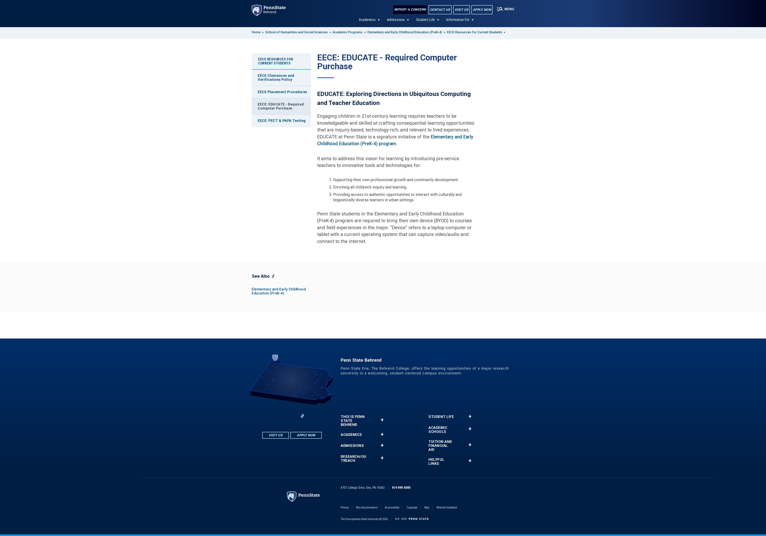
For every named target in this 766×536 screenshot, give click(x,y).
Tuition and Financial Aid (440, 446)
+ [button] (382, 420)
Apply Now (482, 10)
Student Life (425, 20)
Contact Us (440, 10)
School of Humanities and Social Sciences (296, 32)
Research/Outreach (353, 459)
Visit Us (461, 10)
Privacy (345, 507)
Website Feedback (446, 507)
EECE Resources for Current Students (474, 32)
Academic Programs (348, 32)
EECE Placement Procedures (282, 92)
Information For (458, 20)
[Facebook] (271, 416)
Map (426, 507)
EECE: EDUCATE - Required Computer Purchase (281, 106)
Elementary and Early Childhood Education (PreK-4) (404, 32)
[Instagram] (281, 416)
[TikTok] (302, 416)
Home (256, 32)
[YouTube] (313, 416)
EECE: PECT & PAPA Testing (282, 120)
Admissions (396, 20)
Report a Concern (410, 9)
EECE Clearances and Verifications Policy (276, 77)
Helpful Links (436, 462)
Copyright (412, 507)
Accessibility (392, 507)
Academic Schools (437, 430)
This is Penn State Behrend (353, 421)
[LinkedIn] (292, 416)
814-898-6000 (401, 488)
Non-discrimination (367, 507)
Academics (367, 20)
